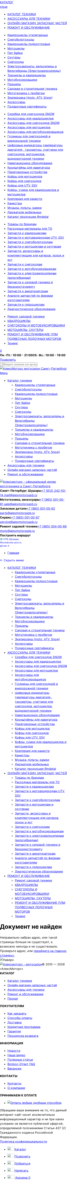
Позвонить (8, 359)
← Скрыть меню (12, 560)
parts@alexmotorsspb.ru (17, 513)
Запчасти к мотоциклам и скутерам (34, 246)
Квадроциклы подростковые (28, 44)
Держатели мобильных (24, 212)
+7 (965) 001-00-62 (41, 508)
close (3, 7)
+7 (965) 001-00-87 (25, 517)
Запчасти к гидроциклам (25, 304)
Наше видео (16, 1055)
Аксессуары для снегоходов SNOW (33, 123)
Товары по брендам (21, 224)
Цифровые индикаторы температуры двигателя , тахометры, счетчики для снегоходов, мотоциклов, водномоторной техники (34, 701)
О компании (16, 1088)
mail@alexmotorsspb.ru (20, 495)
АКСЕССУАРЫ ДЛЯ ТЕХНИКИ (28, 18)
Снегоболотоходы (20, 39)
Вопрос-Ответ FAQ (21, 1064)
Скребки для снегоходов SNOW (30, 114)
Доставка (14, 1022)
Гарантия (14, 1031)
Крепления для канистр (24, 199)
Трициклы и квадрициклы (26, 75)
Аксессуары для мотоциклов (28, 127)
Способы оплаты (19, 1018)
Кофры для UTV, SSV (22, 185)
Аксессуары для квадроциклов (30, 118)
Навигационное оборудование (29, 163)
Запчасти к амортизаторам (27, 291)
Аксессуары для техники (25, 465)
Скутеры (13, 57)
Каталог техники (19, 380)
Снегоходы (15, 62)
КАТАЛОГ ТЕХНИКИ (21, 14)
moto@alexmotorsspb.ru (17, 531)
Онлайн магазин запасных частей (32, 470)
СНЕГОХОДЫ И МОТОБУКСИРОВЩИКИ (36, 325)
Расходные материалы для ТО (29, 228)
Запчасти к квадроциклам (26, 233)
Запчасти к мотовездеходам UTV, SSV (35, 237)
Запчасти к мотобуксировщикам (31, 269)
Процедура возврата (22, 1036)
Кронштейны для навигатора (28, 167)
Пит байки (15, 53)
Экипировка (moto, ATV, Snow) (29, 97)
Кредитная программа (23, 1027)
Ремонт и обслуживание (25, 474)
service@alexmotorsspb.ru (18, 522)
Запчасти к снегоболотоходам (30, 242)
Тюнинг (12, 343)
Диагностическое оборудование (31, 309)
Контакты (14, 1083)
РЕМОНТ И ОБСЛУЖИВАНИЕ (28, 27)
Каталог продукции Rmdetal (28, 217)
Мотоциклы (16, 48)
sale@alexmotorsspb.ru (20, 504)
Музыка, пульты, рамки (24, 208)
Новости (13, 1050)
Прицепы (14, 84)
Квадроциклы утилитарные (27, 35)
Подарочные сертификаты (27, 106)
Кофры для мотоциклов (24, 176)
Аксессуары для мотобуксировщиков (35, 132)
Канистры (14, 203)
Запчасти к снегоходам (24, 264)
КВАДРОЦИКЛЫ (19, 321)
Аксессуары (16, 102)
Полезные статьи (20, 1059)
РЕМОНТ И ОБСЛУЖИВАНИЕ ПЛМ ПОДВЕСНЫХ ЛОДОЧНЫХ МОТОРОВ (40, 907)
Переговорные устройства (27, 172)
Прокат (12, 998)
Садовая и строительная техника (32, 88)
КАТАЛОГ (6, 2)
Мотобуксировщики (22, 80)
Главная (13, 553)
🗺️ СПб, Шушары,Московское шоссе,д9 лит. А (11, 542)
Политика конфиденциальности (23, 1141)
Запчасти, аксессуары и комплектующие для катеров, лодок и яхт (35, 255)
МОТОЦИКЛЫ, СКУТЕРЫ (25, 330)
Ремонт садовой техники (26, 316)
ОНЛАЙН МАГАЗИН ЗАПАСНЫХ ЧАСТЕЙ (37, 23)
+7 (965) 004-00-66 (52, 526)
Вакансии (14, 1068)
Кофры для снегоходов (24, 181)
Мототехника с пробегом (26, 93)
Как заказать (16, 1013)
